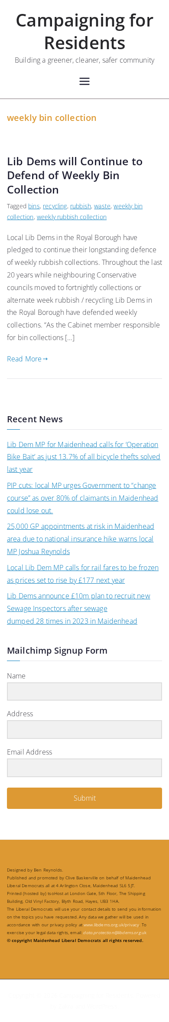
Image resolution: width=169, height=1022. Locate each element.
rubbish (80, 206)
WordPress (102, 1006)
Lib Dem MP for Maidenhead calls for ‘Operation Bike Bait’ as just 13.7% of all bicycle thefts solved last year (83, 457)
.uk (114, 932)
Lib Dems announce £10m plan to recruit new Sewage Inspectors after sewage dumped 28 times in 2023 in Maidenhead (78, 608)
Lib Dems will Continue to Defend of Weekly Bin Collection (75, 175)
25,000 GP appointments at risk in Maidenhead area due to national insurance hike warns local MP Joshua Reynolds (80, 538)
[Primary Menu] (84, 82)
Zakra (66, 1006)
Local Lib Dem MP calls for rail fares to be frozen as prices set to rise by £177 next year (83, 574)
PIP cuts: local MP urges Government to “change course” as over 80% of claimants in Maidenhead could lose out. (82, 498)
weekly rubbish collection (72, 217)
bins (34, 206)
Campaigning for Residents (84, 31)
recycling (55, 206)
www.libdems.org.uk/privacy (111, 925)
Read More (24, 359)
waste (102, 206)
